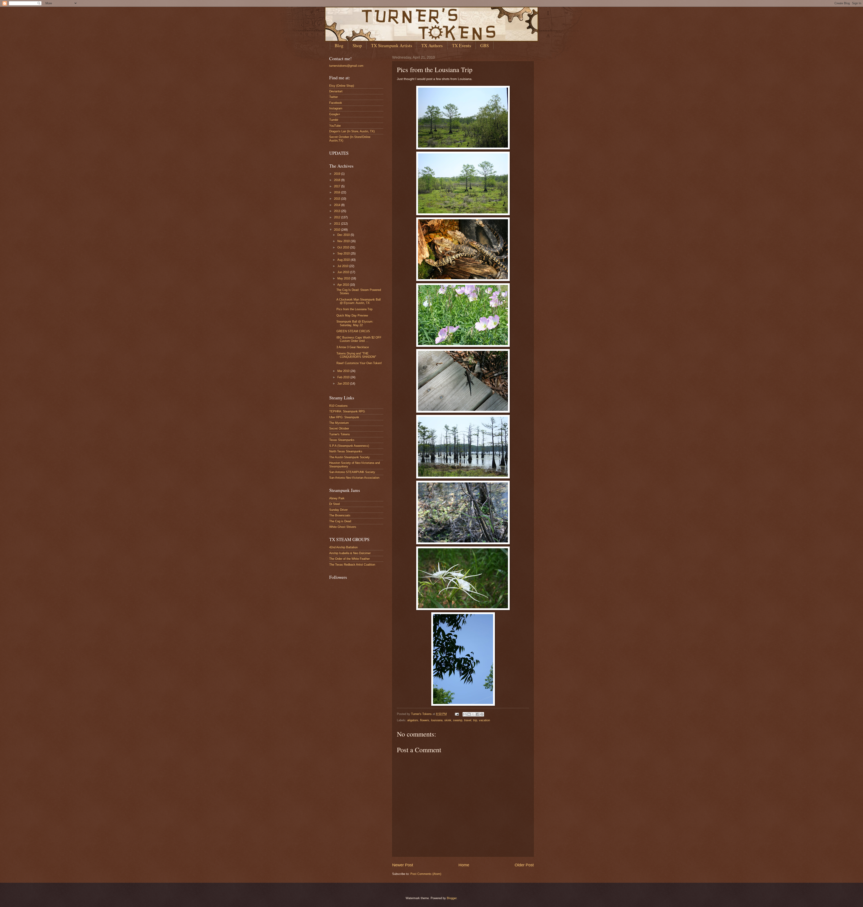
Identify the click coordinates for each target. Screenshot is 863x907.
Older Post (524, 865)
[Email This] (465, 714)
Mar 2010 (343, 371)
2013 (337, 211)
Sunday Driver (338, 509)
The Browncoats (339, 515)
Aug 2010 (344, 259)
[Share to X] (473, 714)
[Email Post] (457, 714)
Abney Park (337, 498)
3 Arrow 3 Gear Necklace (352, 347)
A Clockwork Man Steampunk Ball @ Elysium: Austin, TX (358, 301)
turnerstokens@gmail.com (346, 65)
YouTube (335, 125)
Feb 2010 (343, 377)
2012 (337, 217)
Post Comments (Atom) (425, 874)
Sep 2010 (344, 253)
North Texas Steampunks (345, 451)
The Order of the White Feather (349, 558)
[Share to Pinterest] (482, 714)
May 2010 (344, 278)
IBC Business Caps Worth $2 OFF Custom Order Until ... (358, 339)
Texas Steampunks (341, 440)
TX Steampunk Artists (391, 45)
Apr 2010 (343, 284)
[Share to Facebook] (477, 714)
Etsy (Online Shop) (341, 85)
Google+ (334, 114)
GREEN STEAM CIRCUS (353, 331)
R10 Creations (338, 405)
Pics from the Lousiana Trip (354, 309)
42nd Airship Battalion (343, 547)
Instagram (335, 108)
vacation (484, 720)
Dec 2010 (344, 235)
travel (467, 720)
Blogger (451, 898)
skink (447, 720)
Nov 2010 (344, 241)
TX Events (461, 45)
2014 (337, 205)
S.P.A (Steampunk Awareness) (349, 445)
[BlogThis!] (469, 714)
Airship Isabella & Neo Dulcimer (350, 553)
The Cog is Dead (340, 521)
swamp (457, 720)
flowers (424, 720)
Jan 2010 (343, 383)
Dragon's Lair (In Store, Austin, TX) (352, 131)
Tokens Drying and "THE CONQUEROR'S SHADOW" (356, 355)
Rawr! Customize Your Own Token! (359, 363)
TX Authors (432, 45)
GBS (484, 45)
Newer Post (402, 865)
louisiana (437, 720)
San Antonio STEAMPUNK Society (352, 472)
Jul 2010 (343, 266)
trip (475, 720)
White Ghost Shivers (342, 527)
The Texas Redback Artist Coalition (352, 564)
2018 (337, 180)
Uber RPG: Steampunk (344, 417)
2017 (337, 186)
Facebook (335, 102)
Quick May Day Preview (352, 315)
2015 (337, 198)
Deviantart (336, 91)
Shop (357, 45)
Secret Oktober (339, 428)
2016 (337, 192)
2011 (337, 223)
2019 (337, 173)
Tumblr (333, 120)
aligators (412, 720)
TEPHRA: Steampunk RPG (347, 411)
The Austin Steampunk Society (349, 457)
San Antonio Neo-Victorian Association (354, 477)
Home (463, 865)
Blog (339, 45)
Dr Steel (334, 504)
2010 (337, 229)
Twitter (333, 97)
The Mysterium (339, 423)
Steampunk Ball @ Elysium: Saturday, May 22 (354, 323)
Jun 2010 (343, 272)
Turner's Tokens (339, 434)
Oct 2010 (343, 247)
